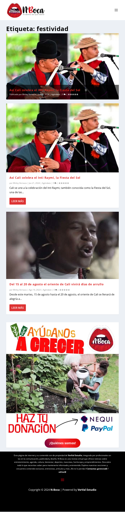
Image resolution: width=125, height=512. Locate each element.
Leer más (17, 201)
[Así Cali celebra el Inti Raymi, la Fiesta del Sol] (62, 137)
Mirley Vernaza (29, 94)
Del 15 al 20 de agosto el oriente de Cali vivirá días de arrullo (56, 284)
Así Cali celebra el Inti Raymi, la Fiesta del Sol (44, 90)
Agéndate (55, 94)
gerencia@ (102, 468)
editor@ (62, 472)
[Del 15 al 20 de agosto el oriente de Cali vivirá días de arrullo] (62, 245)
